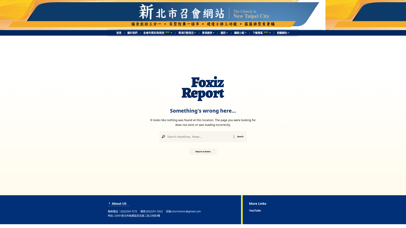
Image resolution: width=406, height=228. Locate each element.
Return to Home (203, 151)
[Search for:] (199, 136)
